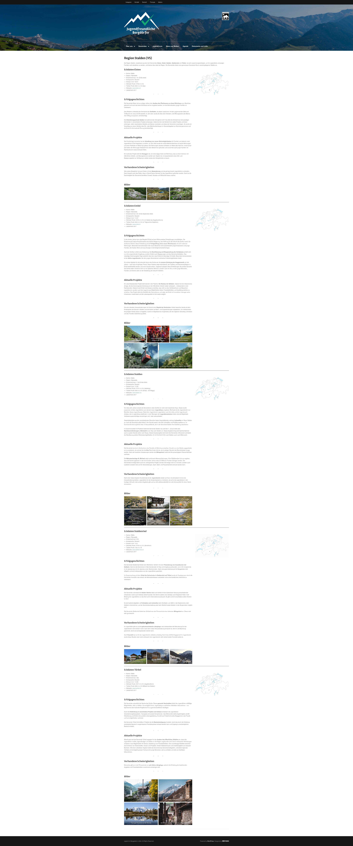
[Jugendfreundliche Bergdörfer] (141, 23)
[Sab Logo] (225, 16)
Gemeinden (142, 46)
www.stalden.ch (136, 393)
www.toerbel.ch (136, 688)
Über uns (129, 46)
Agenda (185, 46)
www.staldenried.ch (138, 550)
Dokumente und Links (200, 46)
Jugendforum (157, 46)
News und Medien (172, 46)
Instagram (129, 2)
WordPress (210, 841)
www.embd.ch (136, 224)
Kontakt (137, 2)
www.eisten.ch (136, 88)
